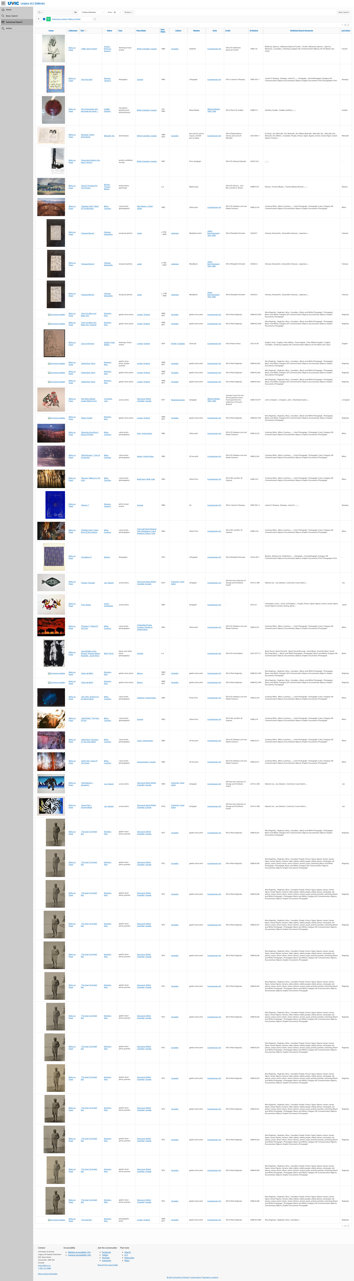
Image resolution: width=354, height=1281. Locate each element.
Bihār (148, 479)
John (106, 401)
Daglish (107, 342)
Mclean (107, 184)
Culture (178, 30)
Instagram (106, 1260)
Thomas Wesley (107, 188)
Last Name (345, 30)
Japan (139, 233)
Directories (129, 1258)
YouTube (106, 1258)
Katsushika (108, 234)
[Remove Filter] (94, 19)
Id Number (254, 30)
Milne (106, 206)
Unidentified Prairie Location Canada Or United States (145, 627)
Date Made (163, 30)
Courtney (107, 208)
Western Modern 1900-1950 (213, 110)
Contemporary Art (214, 49)
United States (147, 433)
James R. (107, 81)
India (153, 479)
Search (127, 1252)
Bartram (107, 557)
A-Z (126, 1255)
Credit (227, 30)
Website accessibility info (79, 1252)
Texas (139, 741)
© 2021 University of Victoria (178, 1277)
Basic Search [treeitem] (12, 16)
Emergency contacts (210, 1277)
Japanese (175, 233)
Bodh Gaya (141, 479)
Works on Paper (72, 49)
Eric (113, 136)
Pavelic (107, 46)
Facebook (106, 1252)
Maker (109, 30)
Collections (72, 30)
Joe (105, 583)
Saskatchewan (143, 762)
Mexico (140, 673)
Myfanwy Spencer (107, 50)
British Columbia (143, 49)
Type (120, 30)
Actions (128, 12)
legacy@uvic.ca (44, 1265)
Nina (106, 316)
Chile (153, 533)
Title (87, 30)
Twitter (105, 1255)
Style (215, 30)
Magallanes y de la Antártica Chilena (146, 532)
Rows (110, 12)
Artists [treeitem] (9, 28)
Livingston (108, 399)
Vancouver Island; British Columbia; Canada (146, 583)
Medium (196, 30)
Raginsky (107, 313)
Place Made (141, 30)
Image (51, 30)
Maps (126, 1260)
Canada (153, 49)
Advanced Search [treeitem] (14, 22)
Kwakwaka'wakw (178, 400)
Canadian (175, 49)
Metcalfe (107, 136)
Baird (106, 653)
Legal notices (196, 1277)
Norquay (107, 78)
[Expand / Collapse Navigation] (3, 3)
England (147, 314)
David (111, 653)
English (174, 343)
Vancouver (141, 399)
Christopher (108, 606)
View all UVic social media (107, 1265)
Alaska (139, 456)
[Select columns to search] (40, 12)
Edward (111, 583)
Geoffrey (107, 111)
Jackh (106, 604)
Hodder (107, 109)
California (141, 698)
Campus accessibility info (79, 1255)
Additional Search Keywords (301, 30)
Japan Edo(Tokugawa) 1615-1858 (213, 233)
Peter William (109, 343)
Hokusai (107, 232)
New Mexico (142, 206)
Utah (139, 433)
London (140, 314)
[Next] (348, 25)
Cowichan (175, 582)
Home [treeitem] (8, 9)
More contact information (48, 1274)
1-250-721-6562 (44, 1268)
